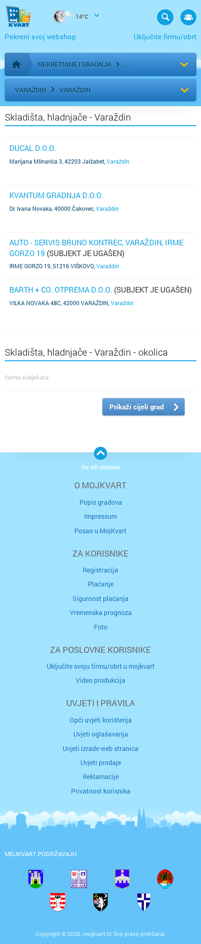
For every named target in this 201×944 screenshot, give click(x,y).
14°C (81, 16)
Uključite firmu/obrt (165, 36)
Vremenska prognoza (101, 612)
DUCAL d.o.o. (32, 148)
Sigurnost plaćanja (100, 598)
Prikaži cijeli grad (136, 406)
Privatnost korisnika (100, 791)
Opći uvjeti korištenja (101, 719)
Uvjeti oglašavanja (100, 733)
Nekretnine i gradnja (74, 64)
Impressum (100, 516)
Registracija (100, 569)
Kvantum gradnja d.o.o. (56, 195)
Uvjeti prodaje (100, 762)
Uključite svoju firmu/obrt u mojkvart (101, 666)
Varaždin (30, 90)
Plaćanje (101, 583)
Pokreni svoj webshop (40, 36)
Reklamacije (101, 776)
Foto (101, 626)
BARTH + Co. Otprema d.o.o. (60, 289)
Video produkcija (100, 680)
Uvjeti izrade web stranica (100, 748)
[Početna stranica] (16, 64)
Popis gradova (100, 502)
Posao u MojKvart (100, 530)
